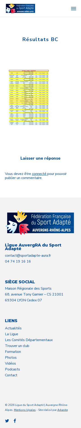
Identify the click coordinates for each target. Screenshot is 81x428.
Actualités (13, 328)
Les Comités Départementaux (29, 340)
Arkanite (62, 410)
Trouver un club (17, 346)
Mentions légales (25, 410)
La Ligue (11, 334)
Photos (11, 358)
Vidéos (10, 363)
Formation (13, 352)
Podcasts (12, 369)
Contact (11, 375)
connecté (39, 173)
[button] (73, 8)
